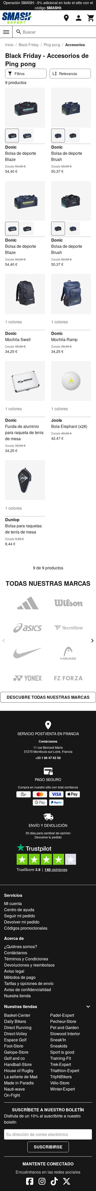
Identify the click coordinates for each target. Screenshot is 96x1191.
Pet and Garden (64, 1027)
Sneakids (58, 1046)
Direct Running (17, 1027)
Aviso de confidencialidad (27, 989)
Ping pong (52, 44)
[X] (66, 1182)
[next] (92, 640)
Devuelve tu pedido (48, 837)
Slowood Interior (65, 1033)
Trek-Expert (60, 1064)
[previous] (3, 640)
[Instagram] (42, 1182)
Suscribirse (48, 1147)
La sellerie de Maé (21, 1077)
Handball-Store (18, 1064)
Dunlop (12, 519)
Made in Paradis (19, 1083)
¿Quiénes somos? (20, 946)
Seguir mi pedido (19, 916)
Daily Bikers (15, 1021)
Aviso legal (14, 971)
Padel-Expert (62, 1015)
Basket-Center (17, 1015)
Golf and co (14, 1058)
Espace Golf (15, 1040)
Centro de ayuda (19, 909)
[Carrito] (91, 18)
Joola (56, 420)
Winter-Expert (62, 1089)
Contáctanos (48, 741)
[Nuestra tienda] (66, 18)
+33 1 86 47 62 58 (48, 757)
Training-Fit (60, 1058)
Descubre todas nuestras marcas (48, 697)
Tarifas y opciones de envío (29, 983)
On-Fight (12, 1095)
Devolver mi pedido (21, 922)
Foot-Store (13, 1046)
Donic (11, 147)
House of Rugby (19, 1070)
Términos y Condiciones (26, 959)
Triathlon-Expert (64, 1070)
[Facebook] (30, 1182)
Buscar (29, 32)
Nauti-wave (14, 1089)
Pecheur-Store (63, 1021)
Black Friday (29, 44)
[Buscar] (19, 32)
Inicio (9, 44)
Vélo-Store (59, 1083)
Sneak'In (58, 1040)
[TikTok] (54, 1182)
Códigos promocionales (25, 928)
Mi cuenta (13, 903)
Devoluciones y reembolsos (29, 965)
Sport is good (62, 1052)
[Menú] (6, 32)
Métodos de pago (20, 977)
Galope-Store (16, 1052)
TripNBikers (61, 1077)
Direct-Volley (15, 1033)
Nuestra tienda (17, 996)
